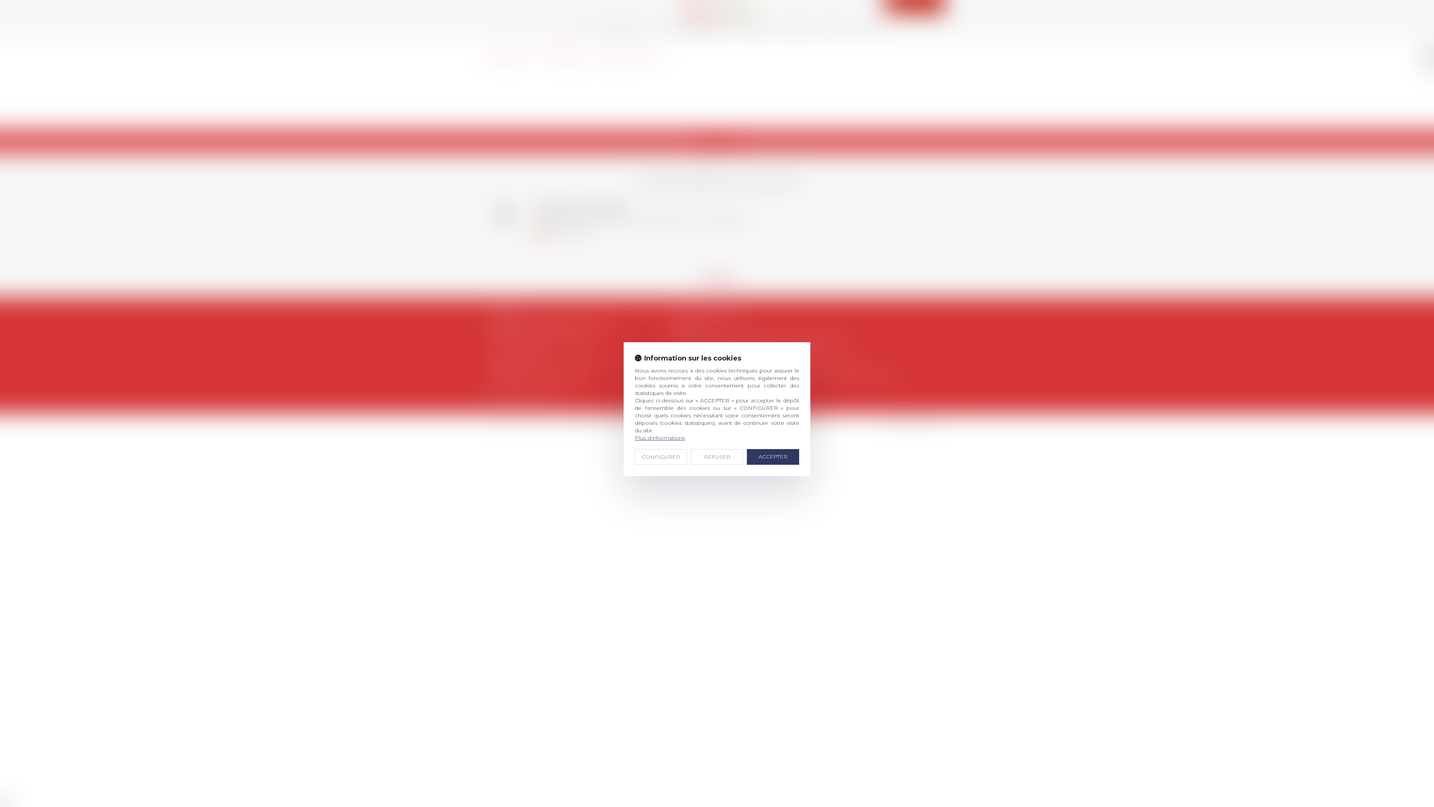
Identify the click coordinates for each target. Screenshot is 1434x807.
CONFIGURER (661, 457)
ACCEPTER (773, 456)
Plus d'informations (660, 438)
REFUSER (717, 457)
